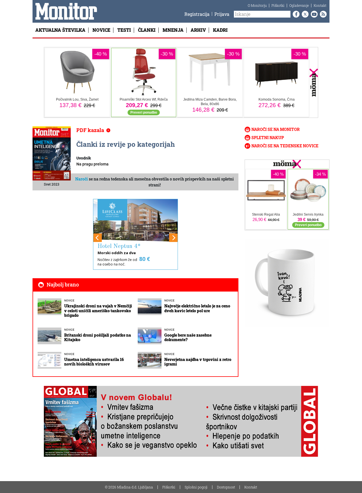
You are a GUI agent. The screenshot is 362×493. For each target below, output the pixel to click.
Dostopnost (226, 487)
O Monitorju (257, 5)
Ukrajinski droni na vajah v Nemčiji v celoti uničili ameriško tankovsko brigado (98, 310)
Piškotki (278, 5)
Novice (101, 30)
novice (69, 300)
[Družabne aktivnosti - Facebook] (294, 14)
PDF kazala (90, 130)
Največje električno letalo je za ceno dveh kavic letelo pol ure (197, 308)
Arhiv (198, 30)
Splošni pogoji (196, 487)
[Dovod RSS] (322, 14)
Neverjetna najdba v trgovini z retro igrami (197, 362)
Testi (124, 30)
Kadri (220, 30)
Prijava (221, 14)
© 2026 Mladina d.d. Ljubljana (129, 487)
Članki (147, 30)
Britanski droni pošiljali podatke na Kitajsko (97, 337)
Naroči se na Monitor (275, 129)
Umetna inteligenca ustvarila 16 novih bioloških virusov (94, 362)
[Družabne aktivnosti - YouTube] (313, 14)
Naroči (81, 179)
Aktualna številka (60, 30)
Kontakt (320, 5)
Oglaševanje (299, 5)
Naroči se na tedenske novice (284, 145)
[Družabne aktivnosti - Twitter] (304, 14)
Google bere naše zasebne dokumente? (188, 337)
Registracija (197, 14)
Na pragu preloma (92, 164)
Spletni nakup (267, 137)
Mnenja (173, 30)
